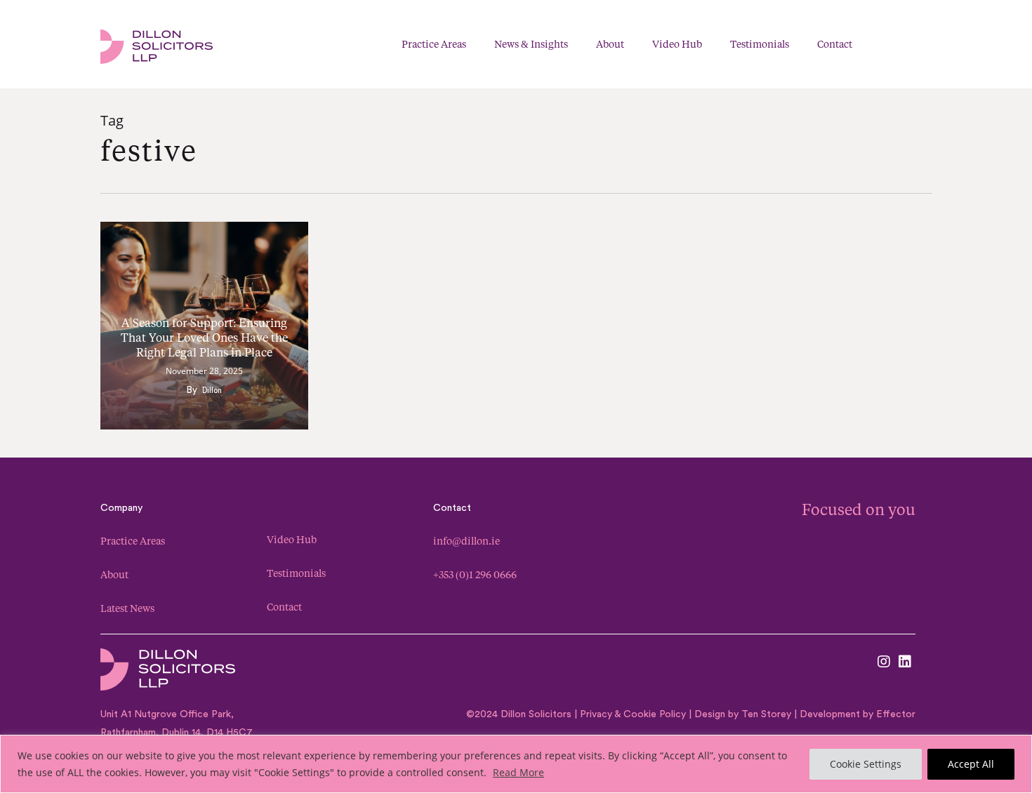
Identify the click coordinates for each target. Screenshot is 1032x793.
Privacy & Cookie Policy (631, 714)
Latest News (127, 608)
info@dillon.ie (466, 540)
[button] (923, 44)
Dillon (212, 390)
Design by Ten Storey (742, 714)
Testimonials (296, 573)
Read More (518, 772)
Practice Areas (132, 540)
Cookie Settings (865, 764)
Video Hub (292, 539)
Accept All (971, 764)
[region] (516, 764)
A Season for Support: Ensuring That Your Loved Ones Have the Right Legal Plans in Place (204, 337)
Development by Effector (857, 714)
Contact (284, 606)
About (114, 574)
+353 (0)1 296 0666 (475, 574)
